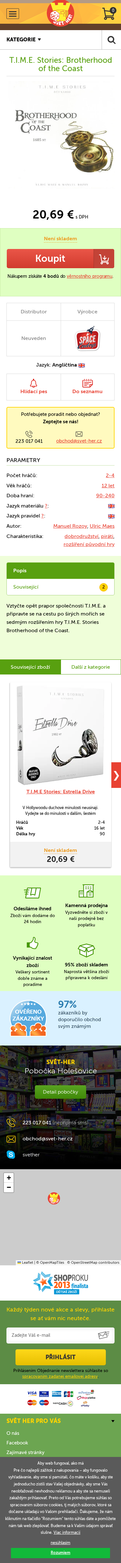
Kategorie (20, 40)
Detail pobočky (60, 1092)
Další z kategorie (90, 667)
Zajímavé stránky (25, 1452)
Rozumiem (60, 1553)
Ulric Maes (102, 526)
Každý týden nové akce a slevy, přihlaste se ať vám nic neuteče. (60, 1314)
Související (59, 587)
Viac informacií (67, 1532)
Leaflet (27, 1263)
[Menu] (12, 13)
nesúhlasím (60, 1543)
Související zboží (30, 667)
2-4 (110, 475)
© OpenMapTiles (50, 1263)
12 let (108, 486)
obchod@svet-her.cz (79, 441)
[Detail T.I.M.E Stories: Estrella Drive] (60, 735)
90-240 (105, 495)
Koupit (50, 258)
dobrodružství (81, 536)
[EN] (111, 506)
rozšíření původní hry (89, 544)
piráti (107, 536)
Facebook (17, 1443)
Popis (19, 570)
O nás (12, 1433)
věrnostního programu (89, 276)
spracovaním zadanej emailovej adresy (60, 1376)
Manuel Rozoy (70, 526)
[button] (54, 1198)
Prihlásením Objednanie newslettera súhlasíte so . (60, 1373)
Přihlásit (60, 1357)
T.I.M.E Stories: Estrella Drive (60, 792)
